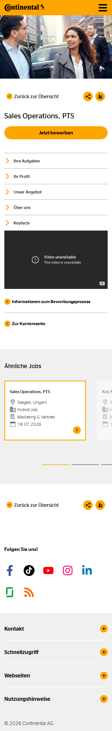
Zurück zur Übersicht (36, 96)
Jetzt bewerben (56, 132)
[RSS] (30, 592)
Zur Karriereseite (28, 323)
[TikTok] (30, 570)
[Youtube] (49, 570)
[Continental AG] (24, 7)
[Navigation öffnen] (103, 8)
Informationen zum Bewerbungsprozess (51, 301)
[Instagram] (68, 570)
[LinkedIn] (88, 570)
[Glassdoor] (10, 592)
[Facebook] (10, 570)
